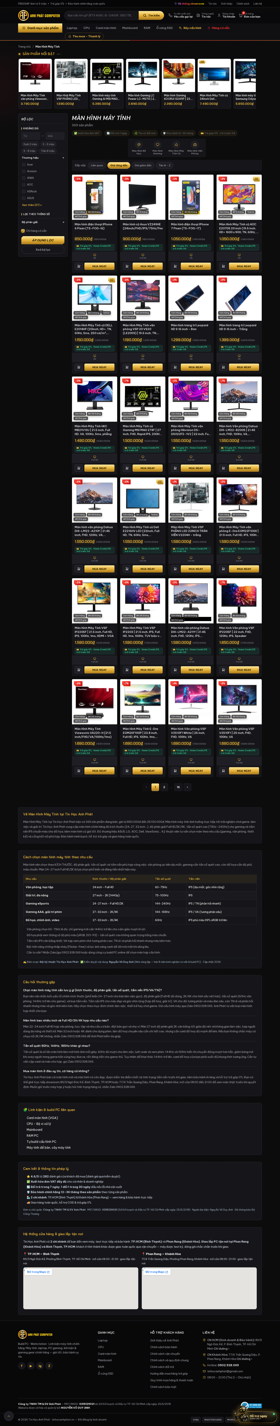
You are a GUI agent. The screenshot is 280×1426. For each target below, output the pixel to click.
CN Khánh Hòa (217, 1354)
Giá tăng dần (118, 165)
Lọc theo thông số (36, 214)
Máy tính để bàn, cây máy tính (49, 1147)
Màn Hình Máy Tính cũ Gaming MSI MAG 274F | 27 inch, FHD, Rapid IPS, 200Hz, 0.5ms (142, 430)
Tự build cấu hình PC (41, 1142)
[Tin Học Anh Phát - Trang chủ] (40, 15)
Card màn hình (106, 28)
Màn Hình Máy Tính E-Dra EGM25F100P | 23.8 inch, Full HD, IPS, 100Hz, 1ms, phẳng (140, 733)
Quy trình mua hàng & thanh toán (171, 1380)
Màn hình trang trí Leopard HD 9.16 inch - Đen (189, 327)
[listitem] (35, 84)
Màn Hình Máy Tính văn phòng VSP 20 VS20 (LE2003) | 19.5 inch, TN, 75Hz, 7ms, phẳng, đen (140, 329)
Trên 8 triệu (47, 151)
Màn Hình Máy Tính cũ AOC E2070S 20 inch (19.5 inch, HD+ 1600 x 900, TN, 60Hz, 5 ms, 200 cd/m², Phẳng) (238, 228)
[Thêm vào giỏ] (79, 266)
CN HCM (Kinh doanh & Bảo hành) (230, 1340)
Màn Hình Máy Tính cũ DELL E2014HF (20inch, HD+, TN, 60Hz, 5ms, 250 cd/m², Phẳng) (94, 329)
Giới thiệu (226, 3)
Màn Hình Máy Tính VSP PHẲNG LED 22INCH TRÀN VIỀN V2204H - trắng (189, 531)
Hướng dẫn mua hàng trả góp (169, 1373)
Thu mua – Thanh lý (86, 36)
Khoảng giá (30, 128)
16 (178, 787)
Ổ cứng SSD (164, 28)
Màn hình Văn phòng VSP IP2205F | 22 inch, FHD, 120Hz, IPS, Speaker (236, 631)
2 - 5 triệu (48, 144)
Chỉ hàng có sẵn (36, 231)
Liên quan (97, 165)
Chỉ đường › (221, 1348)
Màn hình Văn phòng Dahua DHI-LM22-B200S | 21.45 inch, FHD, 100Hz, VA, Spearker (238, 430)
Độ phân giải (43, 222)
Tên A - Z (164, 165)
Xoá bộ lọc (43, 249)
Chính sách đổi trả (162, 1367)
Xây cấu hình (192, 28)
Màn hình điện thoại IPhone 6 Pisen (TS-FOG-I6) (93, 226)
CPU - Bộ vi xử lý (39, 1124)
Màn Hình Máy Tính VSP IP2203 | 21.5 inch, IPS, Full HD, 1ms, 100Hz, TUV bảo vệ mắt (142, 632)
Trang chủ (24, 46)
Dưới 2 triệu (30, 144)
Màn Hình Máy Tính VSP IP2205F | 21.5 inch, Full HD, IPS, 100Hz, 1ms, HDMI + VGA (94, 631)
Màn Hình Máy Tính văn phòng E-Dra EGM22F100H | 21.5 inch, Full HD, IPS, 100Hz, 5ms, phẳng (239, 531)
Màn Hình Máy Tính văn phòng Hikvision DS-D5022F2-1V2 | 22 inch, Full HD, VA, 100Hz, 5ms (190, 430)
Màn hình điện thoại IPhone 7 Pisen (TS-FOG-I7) (190, 226)
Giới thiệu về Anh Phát (164, 1340)
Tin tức (212, 3)
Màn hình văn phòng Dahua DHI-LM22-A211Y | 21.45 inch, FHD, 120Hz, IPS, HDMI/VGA (190, 632)
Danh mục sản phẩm (42, 28)
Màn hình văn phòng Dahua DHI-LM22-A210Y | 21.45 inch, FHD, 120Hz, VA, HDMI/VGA (94, 531)
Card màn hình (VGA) (42, 1118)
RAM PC (32, 1135)
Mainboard (130, 28)
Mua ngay (99, 266)
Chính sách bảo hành (163, 1347)
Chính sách (243, 3)
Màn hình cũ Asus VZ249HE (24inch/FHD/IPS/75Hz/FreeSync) (143, 226)
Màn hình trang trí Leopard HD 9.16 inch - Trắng (237, 327)
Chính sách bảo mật (163, 1387)
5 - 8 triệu (29, 151)
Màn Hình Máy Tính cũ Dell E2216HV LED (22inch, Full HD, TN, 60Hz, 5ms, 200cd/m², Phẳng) (141, 531)
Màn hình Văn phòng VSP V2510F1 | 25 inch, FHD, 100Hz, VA (236, 732)
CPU (86, 28)
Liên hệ (258, 3)
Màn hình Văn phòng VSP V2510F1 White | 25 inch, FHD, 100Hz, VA (188, 732)
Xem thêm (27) (30, 205)
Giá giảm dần (143, 165)
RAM (147, 28)
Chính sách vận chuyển (165, 1354)
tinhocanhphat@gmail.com (225, 1371)
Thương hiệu (43, 157)
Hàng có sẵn (221, 28)
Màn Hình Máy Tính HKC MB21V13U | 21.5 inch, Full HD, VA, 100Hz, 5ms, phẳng (93, 430)
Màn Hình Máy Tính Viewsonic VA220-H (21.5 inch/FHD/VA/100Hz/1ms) (93, 732)
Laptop (72, 28)
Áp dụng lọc (43, 240)
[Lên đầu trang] (9, 1416)
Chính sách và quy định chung (169, 1360)
